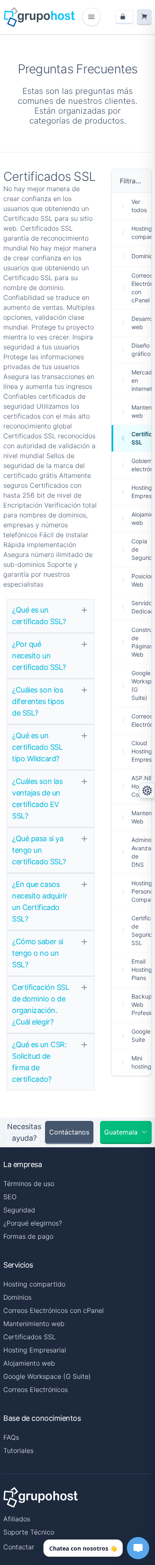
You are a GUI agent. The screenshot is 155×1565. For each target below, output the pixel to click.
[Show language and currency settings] (147, 790)
